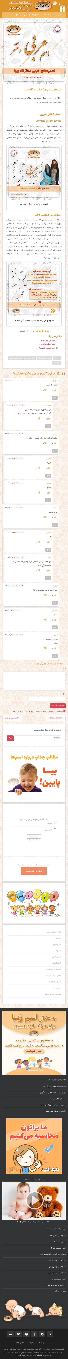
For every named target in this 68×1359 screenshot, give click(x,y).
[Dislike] (45, 390)
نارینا (49, 823)
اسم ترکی (57, 938)
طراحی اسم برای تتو (52, 994)
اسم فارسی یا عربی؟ (47, 348)
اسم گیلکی (56, 963)
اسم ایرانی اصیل (21, 98)
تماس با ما (20, 1343)
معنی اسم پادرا (47, 1105)
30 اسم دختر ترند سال (56, 1285)
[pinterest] (26, 1334)
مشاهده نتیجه (34, 840)
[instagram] (17, 15)
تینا (50, 830)
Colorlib (39, 1356)
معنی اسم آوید (59, 1291)
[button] (6, 829)
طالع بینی (57, 988)
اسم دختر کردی (49, 1086)
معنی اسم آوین (46, 1093)
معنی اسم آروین (51, 1111)
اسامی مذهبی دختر (44, 358)
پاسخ (54, 397)
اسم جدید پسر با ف (57, 1260)
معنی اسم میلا (60, 1242)
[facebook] (34, 1334)
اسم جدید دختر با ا (58, 1236)
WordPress (21, 1356)
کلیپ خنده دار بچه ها (25, 1222)
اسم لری (57, 951)
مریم (36, 228)
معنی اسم (52, 102)
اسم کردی (56, 945)
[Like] (54, 390)
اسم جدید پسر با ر (58, 1279)
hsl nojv (57, 358)
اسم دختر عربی (29, 358)
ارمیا (60, 231)
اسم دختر (47, 15)
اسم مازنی (56, 957)
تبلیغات (31, 1343)
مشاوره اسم (34, 15)
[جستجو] (24, 15)
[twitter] (18, 1334)
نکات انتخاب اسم (54, 932)
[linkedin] (10, 1334)
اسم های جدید (55, 982)
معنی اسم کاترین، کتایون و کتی (53, 1254)
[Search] (10, 738)
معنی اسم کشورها (53, 976)
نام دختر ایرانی (42, 102)
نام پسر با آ (54, 1099)
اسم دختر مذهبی (15, 358)
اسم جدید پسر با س (57, 1273)
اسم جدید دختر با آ (58, 1248)
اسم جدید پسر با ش (57, 1267)
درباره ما (42, 1343)
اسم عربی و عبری (48, 340)
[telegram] (42, 1334)
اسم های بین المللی (53, 969)
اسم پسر (59, 15)
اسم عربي (56, 363)
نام (64, 694)
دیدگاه (62, 669)
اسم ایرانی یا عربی (47, 344)
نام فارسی (37, 98)
